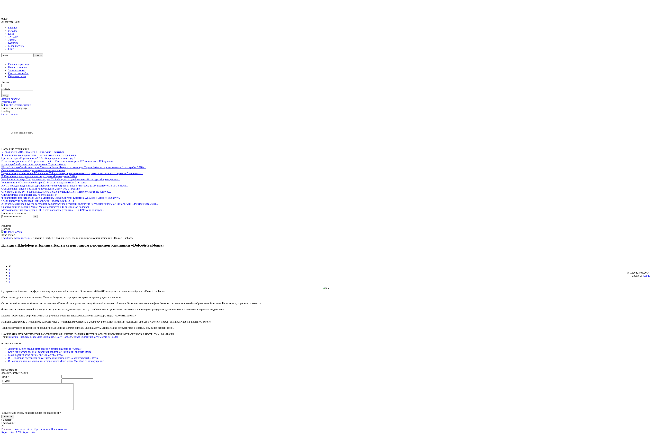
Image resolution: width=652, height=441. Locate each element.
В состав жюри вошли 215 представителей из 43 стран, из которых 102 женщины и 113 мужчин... (58, 161)
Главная (12, 27)
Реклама (6, 429)
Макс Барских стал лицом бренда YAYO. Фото (35, 354)
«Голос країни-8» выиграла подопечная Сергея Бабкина (33, 164)
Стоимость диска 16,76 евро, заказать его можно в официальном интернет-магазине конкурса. (56, 191)
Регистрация (8, 101)
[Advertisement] (63, 9)
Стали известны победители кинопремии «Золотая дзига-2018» (38, 200)
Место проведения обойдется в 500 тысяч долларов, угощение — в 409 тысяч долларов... (52, 210)
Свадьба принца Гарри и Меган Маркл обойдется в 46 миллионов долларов (45, 206)
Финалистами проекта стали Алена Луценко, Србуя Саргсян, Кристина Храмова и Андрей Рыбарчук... (61, 197)
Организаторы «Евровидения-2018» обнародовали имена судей (38, 158)
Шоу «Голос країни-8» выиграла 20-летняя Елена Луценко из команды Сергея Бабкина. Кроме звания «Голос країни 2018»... (73, 167)
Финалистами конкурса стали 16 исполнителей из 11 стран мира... (39, 155)
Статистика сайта (18, 73)
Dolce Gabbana (63, 336)
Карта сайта (8, 432)
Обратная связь (17, 76)
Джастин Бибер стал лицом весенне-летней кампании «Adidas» (45, 348)
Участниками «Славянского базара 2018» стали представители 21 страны (44, 182)
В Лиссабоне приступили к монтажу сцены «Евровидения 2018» (39, 176)
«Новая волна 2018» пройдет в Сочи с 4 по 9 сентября (32, 152)
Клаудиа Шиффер (18, 336)
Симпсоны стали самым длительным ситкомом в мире (33, 170)
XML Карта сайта (26, 432)
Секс (11, 49)
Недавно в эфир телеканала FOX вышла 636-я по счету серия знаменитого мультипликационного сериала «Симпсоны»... (72, 173)
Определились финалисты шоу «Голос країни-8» (29, 194)
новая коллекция (83, 336)
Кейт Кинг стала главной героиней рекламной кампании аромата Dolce (49, 351)
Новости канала (17, 67)
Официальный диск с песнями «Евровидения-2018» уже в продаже (40, 188)
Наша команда (59, 429)
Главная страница (18, 64)
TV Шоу (13, 36)
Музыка (12, 30)
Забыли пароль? (10, 98)
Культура (13, 42)
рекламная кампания (42, 336)
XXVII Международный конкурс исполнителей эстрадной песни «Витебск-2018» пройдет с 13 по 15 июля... (64, 185)
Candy (646, 275)
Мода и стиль (16, 45)
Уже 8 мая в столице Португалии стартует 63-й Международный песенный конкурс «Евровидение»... (60, 179)
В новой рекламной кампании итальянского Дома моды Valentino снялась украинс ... (57, 361)
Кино (11, 33)
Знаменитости (16, 70)
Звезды (12, 39)
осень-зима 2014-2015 (106, 336)
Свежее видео (9, 114)
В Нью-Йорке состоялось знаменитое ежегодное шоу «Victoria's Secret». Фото (53, 357)
